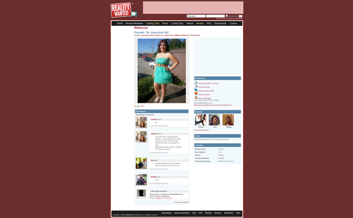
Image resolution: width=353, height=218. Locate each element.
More (142, 106)
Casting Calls (152, 23)
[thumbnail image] (161, 103)
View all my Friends (201, 130)
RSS (200, 213)
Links (194, 213)
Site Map (208, 213)
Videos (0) (168, 35)
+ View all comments (180, 202)
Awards (200, 23)
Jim (152, 160)
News (165, 23)
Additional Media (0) (181, 35)
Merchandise (166, 213)
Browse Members (134, 23)
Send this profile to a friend (208, 83)
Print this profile (204, 87)
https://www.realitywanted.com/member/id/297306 (212, 105)
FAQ (209, 23)
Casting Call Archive (181, 213)
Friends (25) (195, 35)
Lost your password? (235, 18)
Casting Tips (177, 23)
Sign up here (221, 18)
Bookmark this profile (206, 91)
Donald (153, 177)
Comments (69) (147, 35)
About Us (217, 213)
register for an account (163, 198)
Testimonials (220, 23)
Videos (189, 23)
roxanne (154, 119)
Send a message (204, 98)
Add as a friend (204, 95)
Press (238, 213)
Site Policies (228, 213)
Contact (233, 23)
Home (120, 23)
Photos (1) (159, 35)
